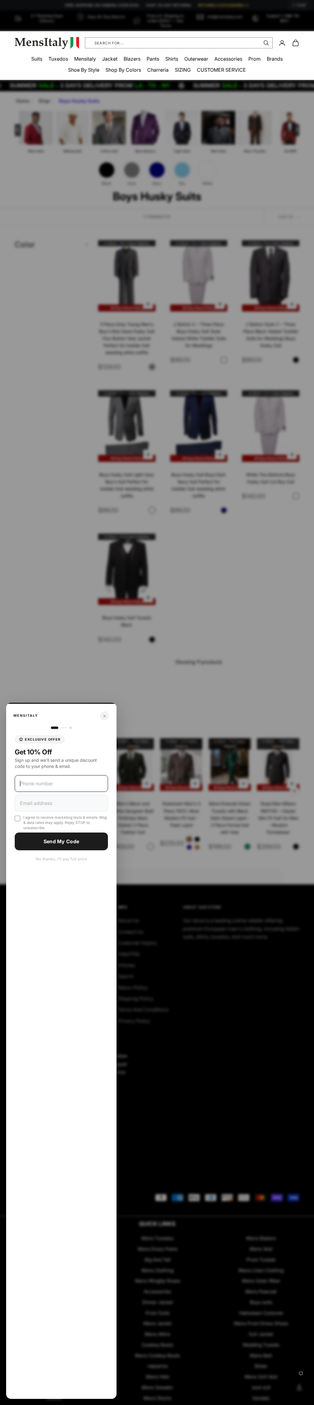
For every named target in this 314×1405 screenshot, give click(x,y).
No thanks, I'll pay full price (61, 858)
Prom (254, 59)
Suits (36, 59)
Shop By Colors (123, 70)
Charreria (158, 70)
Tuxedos (58, 59)
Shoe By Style (83, 70)
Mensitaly (85, 59)
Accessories (228, 59)
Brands (275, 59)
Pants (153, 59)
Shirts (171, 59)
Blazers (132, 59)
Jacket (109, 59)
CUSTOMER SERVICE (221, 70)
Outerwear (196, 59)
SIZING (183, 70)
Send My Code (61, 841)
